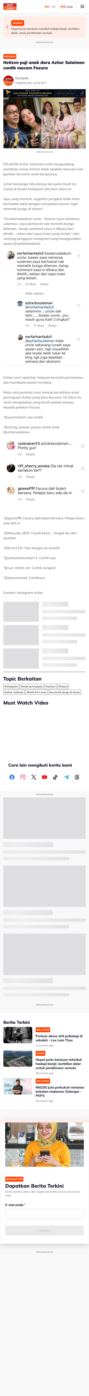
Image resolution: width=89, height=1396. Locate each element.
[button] (7, 25)
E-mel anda (14, 1205)
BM (47, 6)
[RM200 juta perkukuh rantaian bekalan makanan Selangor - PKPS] (17, 1086)
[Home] (10, 6)
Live (69, 7)
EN (53, 6)
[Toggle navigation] (82, 6)
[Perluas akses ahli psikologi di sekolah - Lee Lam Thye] (17, 1035)
